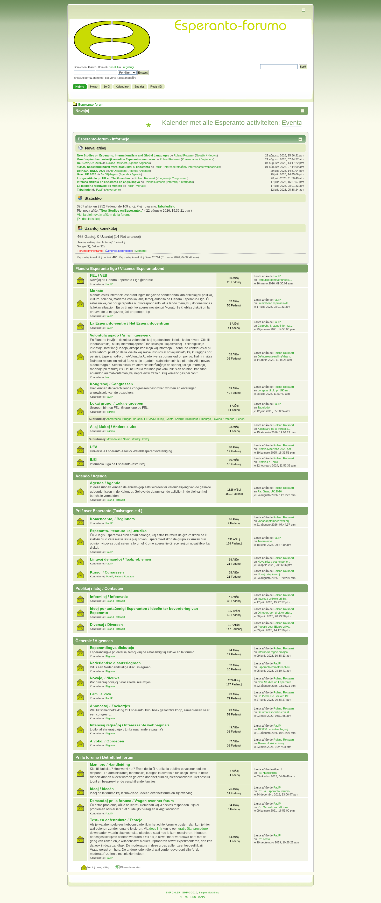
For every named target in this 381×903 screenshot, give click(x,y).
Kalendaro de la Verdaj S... (274, 428)
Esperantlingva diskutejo (112, 648)
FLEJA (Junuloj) (154, 418)
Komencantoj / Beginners (197, 159)
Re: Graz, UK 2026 (89, 162)
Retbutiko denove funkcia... (275, 279)
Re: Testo (264, 839)
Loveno (217, 418)
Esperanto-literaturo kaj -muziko (118, 531)
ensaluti (113, 67)
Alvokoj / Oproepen (107, 741)
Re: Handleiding (267, 772)
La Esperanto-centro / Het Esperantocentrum (129, 323)
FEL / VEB (98, 275)
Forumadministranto (90, 250)
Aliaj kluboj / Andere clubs (113, 427)
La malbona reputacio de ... (275, 303)
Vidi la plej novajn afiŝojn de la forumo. (104, 215)
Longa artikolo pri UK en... (274, 390)
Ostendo (228, 418)
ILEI (93, 460)
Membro (140, 250)
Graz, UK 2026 (86, 174)
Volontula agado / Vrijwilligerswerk (120, 335)
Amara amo (264, 541)
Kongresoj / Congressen (172, 178)
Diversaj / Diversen (106, 625)
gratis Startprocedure (193, 828)
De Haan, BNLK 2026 (91, 170)
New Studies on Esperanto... (121, 210)
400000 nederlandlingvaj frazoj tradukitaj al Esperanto (113, 166)
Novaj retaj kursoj (269, 574)
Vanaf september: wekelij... (274, 520)
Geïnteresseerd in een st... (274, 712)
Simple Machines (209, 892)
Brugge (126, 418)
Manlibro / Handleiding (110, 764)
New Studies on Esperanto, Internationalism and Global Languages (123, 155)
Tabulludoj (84, 189)
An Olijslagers (118, 170)
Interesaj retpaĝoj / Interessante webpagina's (192, 166)
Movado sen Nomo (118, 439)
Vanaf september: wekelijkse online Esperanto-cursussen (116, 159)
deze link (155, 828)
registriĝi (128, 67)
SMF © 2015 (189, 892)
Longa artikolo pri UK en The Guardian (103, 178)
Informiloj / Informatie (180, 181)
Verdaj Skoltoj (140, 439)
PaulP (158, 166)
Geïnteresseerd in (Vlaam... (275, 356)
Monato (140, 185)
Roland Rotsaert (184, 155)
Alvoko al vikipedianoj (270, 743)
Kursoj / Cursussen (107, 572)
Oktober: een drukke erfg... (275, 612)
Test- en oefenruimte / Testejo (116, 820)
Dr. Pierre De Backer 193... (275, 696)
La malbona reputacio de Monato (99, 185)
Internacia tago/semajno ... (274, 652)
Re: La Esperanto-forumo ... (275, 791)
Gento (169, 418)
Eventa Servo (286, 122)
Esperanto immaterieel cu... (275, 667)
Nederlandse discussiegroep (115, 663)
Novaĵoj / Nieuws (206, 155)
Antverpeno (112, 189)
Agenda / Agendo (139, 162)
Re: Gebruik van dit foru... (274, 807)
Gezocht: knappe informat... (275, 325)
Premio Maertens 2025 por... (275, 448)
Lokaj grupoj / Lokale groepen (116, 403)
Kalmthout (191, 418)
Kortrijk (179, 418)
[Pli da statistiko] (88, 219)
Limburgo (205, 418)
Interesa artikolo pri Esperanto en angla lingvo (108, 181)
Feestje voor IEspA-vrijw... (274, 626)
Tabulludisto (166, 206)
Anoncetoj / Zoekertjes (110, 706)
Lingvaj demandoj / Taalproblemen (120, 559)
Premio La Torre (268, 461)
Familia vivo (100, 694)
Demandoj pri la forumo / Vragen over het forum (132, 801)
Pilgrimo (110, 411)
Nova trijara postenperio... (274, 561)
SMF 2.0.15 (173, 892)
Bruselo (138, 418)
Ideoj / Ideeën (102, 789)
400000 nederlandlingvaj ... (274, 729)
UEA (93, 447)
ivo (107, 377)
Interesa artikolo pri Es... (273, 598)
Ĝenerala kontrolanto (119, 250)
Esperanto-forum (90, 104)
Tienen (240, 418)
